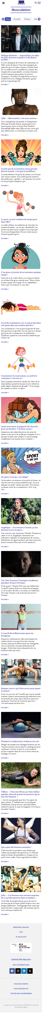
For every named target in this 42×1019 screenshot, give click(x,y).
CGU (21, 932)
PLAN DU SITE (21, 937)
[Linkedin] (24, 971)
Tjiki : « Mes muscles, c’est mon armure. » (19, 118)
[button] (3, 3)
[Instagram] (18, 971)
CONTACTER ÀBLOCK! (21, 960)
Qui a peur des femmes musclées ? (16, 847)
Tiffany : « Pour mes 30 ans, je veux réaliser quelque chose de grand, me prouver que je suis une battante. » (20, 794)
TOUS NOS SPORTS (21, 984)
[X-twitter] (30, 971)
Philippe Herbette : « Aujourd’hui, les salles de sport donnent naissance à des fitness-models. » (20, 57)
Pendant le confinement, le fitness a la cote (20, 741)
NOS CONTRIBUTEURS (21, 965)
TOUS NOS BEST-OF (21, 989)
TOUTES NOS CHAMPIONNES (21, 993)
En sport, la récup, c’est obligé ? (15, 477)
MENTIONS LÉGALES (21, 927)
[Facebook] (12, 971)
